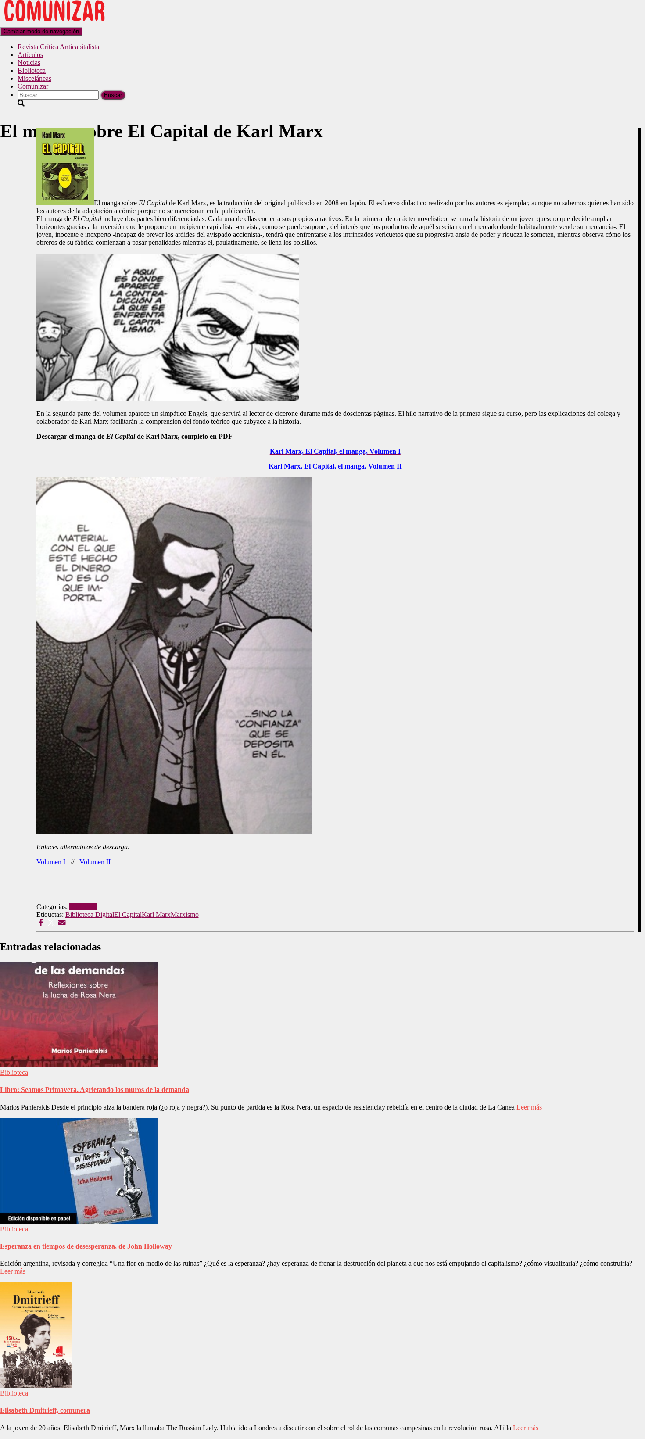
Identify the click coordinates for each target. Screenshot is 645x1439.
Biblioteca (32, 70)
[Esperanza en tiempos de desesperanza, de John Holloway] (79, 1221)
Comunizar (33, 86)
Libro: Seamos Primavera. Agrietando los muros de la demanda (94, 1089)
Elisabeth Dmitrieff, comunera (45, 1410)
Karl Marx (156, 914)
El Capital (128, 914)
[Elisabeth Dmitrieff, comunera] (36, 1385)
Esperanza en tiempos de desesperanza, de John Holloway (86, 1246)
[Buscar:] (59, 94)
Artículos (30, 54)
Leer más (528, 1107)
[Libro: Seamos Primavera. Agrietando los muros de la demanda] (79, 1064)
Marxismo (185, 914)
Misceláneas (34, 78)
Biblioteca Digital (89, 914)
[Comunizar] (54, 22)
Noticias (29, 62)
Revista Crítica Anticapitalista (58, 46)
